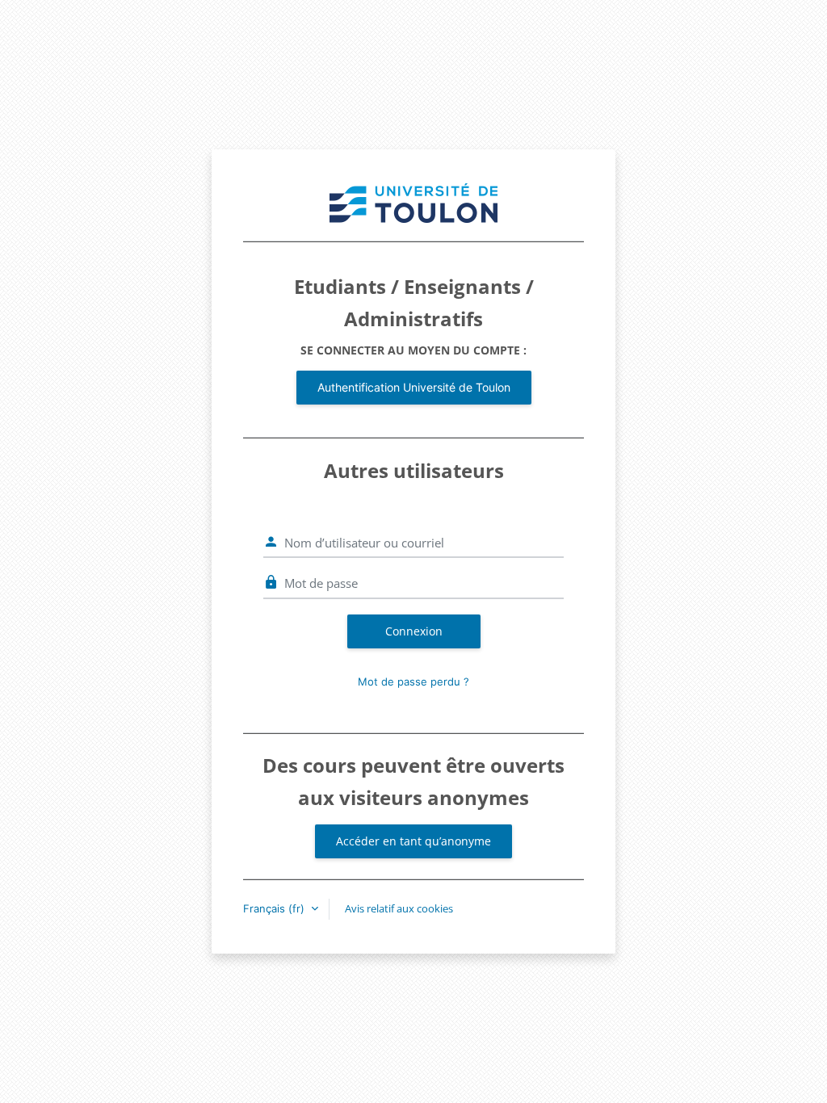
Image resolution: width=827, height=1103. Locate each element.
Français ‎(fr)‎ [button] (275, 908)
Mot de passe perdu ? (413, 681)
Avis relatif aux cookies (399, 908)
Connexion (414, 631)
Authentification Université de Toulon (413, 387)
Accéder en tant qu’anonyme (413, 841)
